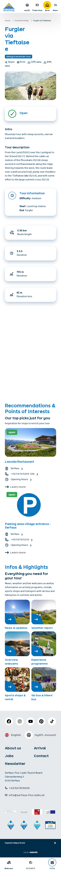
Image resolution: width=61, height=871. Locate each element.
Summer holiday (22, 21)
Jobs (9, 756)
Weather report (42, 628)
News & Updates (16, 628)
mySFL (27, 10)
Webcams (9, 868)
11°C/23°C (30, 868)
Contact (41, 756)
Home (7, 21)
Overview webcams (11, 662)
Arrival (40, 748)
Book (47, 10)
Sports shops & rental (15, 697)
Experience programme (39, 662)
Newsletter (15, 763)
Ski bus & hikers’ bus (42, 697)
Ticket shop (37, 10)
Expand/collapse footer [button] (15, 843)
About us (13, 748)
